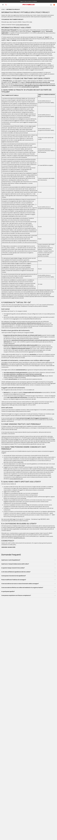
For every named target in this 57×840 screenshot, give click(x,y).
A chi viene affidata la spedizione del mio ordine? (15, 572)
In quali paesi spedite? (8, 591)
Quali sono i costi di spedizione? (10, 560)
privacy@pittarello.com (22, 24)
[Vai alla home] (28, 4)
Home (3, 9)
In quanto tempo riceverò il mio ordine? (13, 568)
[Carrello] (54, 4)
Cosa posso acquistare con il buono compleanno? (16, 595)
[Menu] (2, 4)
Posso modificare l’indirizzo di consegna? (13, 579)
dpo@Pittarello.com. (19, 538)
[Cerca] (6, 4)
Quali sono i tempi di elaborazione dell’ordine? (15, 564)
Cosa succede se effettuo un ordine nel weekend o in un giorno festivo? (22, 587)
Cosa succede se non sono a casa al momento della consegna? (20, 583)
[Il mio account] (51, 4)
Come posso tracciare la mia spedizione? (13, 576)
